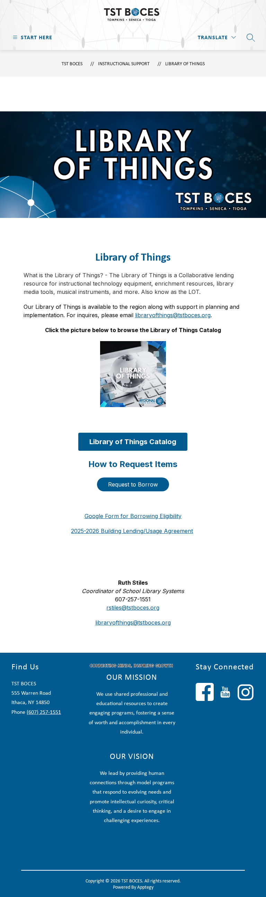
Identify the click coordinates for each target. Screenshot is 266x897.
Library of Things (185, 63)
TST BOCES (72, 63)
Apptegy (145, 887)
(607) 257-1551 (44, 712)
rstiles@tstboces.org (132, 607)
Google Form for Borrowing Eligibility (133, 516)
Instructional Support (124, 63)
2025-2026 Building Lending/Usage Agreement (132, 530)
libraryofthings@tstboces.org (173, 315)
